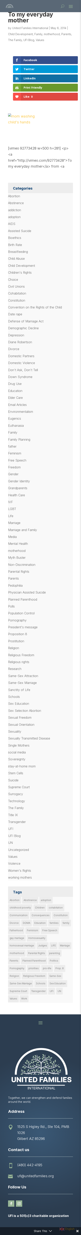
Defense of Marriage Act (25, 321)
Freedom (14, 467)
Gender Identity (19, 481)
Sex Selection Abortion (24, 711)
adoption (14, 217)
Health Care (16, 495)
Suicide (13, 780)
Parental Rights (18, 571)
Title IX (13, 815)
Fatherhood (16, 930)
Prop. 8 (59, 968)
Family (38, 34)
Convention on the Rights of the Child (35, 307)
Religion (13, 648)
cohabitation (56, 907)
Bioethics (14, 238)
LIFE (53, 945)
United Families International (30, 28)
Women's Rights (19, 871)
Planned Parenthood (22, 599)
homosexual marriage (22, 945)
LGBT (12, 509)
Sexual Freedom (19, 717)
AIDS (11, 224)
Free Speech (17, 460)
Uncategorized (18, 850)
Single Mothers (18, 745)
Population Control (21, 613)
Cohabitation (17, 293)
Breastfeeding (18, 252)
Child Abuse (16, 259)
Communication (19, 915)
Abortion (14, 196)
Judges (42, 945)
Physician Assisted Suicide (27, 592)
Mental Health (18, 544)
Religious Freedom (21, 655)
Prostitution (16, 641)
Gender (13, 474)
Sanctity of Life (19, 690)
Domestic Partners (21, 356)
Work (24, 998)
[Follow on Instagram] (19, 1203)
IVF (10, 502)
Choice (13, 280)
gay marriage (17, 938)
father (12, 446)
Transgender (17, 822)
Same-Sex (55, 975)
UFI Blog (28, 40)
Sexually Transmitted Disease (29, 738)
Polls (11, 606)
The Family (15, 40)
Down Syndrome (20, 377)
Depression (16, 335)
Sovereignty (16, 759)
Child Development (20, 34)
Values (40, 40)
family (66, 922)
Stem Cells (15, 773)
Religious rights (18, 662)
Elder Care (15, 398)
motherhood (52, 34)
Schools (14, 697)
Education (15, 391)
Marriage (14, 523)
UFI (10, 829)
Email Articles (17, 405)
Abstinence (16, 203)
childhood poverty (20, 907)
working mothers (20, 877)
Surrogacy (15, 794)
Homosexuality (36, 938)
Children (40, 907)
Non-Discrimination (21, 565)
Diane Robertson (20, 342)
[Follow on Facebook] (11, 1203)
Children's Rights (20, 272)
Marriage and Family (22, 530)
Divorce (13, 349)
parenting (54, 953)
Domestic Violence (21, 363)
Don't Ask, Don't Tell (23, 370)
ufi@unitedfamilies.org (35, 1176)
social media (17, 752)
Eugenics (14, 418)
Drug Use (15, 384)
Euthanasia (16, 426)
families (54, 922)
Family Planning (19, 439)
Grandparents (17, 488)
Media (12, 537)
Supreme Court (19, 787)
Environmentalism (20, 412)
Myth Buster (17, 558)
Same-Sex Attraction (23, 676)
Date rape (15, 314)
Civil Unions (16, 286)
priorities (34, 968)
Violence (14, 863)
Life (10, 516)
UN (10, 843)
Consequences (41, 915)
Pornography (17, 620)
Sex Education (18, 704)
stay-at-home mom (22, 766)
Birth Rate (15, 245)
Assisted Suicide (19, 231)
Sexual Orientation (21, 725)
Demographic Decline (23, 328)
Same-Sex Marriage (22, 683)
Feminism (14, 453)
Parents (66, 34)
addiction (14, 210)
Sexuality (14, 731)
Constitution (16, 300)
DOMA (26, 922)
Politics (54, 960)
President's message (23, 627)
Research (14, 669)
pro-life (47, 968)
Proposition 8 (17, 634)
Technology (16, 801)
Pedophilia (15, 585)
